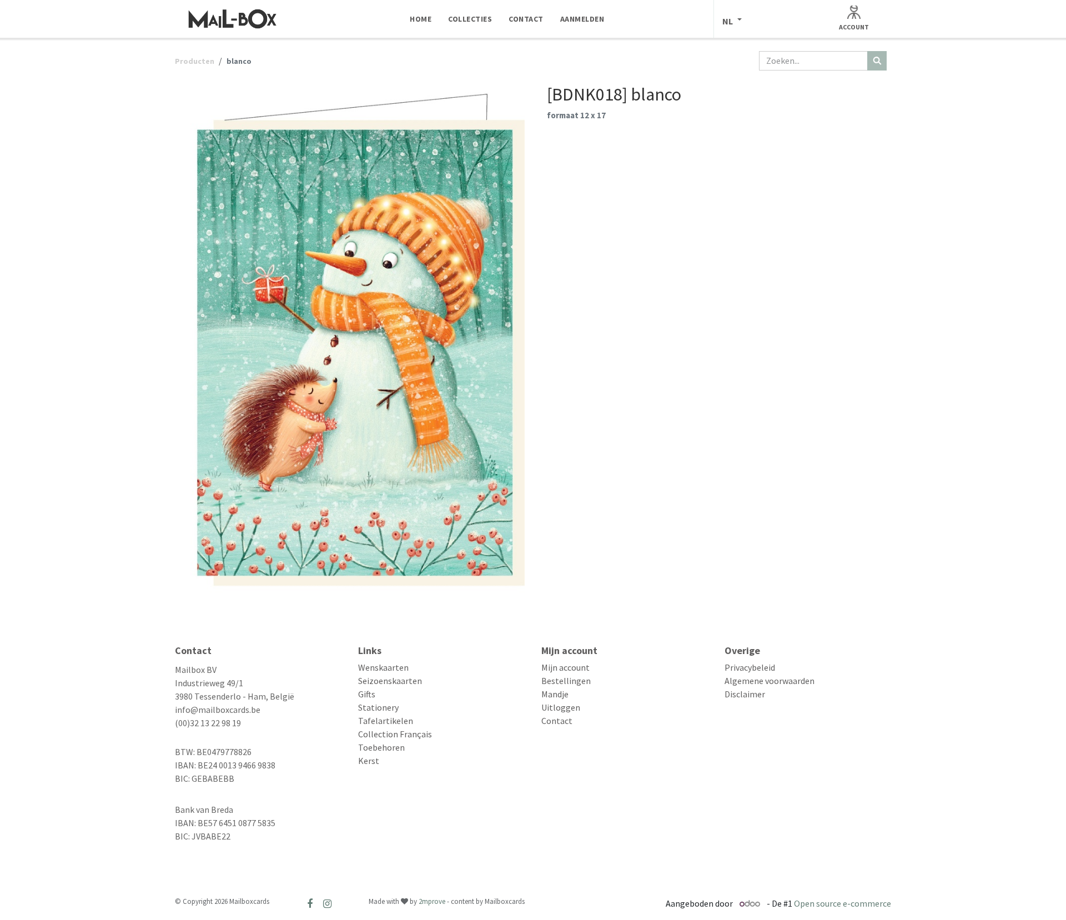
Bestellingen (566, 680)
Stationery (378, 707)
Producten (194, 61)
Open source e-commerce (842, 903)
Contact (556, 720)
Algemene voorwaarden (769, 680)
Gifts (366, 694)
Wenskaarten (383, 667)
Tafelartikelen (385, 720)
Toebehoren (381, 747)
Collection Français (395, 734)
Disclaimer (745, 694)
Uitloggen (560, 707)
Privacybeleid (750, 667)
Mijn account (565, 667)
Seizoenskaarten (390, 680)
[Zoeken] (877, 61)
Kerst (368, 760)
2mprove (432, 901)
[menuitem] (420, 19)
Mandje (555, 694)
